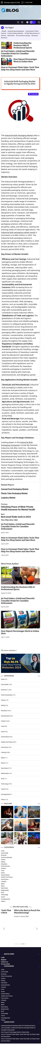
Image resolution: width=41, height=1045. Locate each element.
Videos (3, 799)
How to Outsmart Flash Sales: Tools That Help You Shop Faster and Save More (20, 68)
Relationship (5, 773)
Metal (2, 758)
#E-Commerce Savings (23, 35)
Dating (3, 705)
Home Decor (5, 747)
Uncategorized (5, 794)
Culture (3, 700)
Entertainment (5, 716)
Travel (3, 789)
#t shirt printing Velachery (15, 33)
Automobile (4, 684)
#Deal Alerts (11, 35)
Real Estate (4, 768)
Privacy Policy (5, 964)
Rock (2, 778)
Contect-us (4, 962)
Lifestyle (3, 752)
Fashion (3, 721)
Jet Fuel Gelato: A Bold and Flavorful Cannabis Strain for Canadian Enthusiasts (17, 53)
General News (5, 737)
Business (4, 690)
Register (3, 959)
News (2, 763)
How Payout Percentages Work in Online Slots (25, 60)
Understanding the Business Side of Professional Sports (22, 45)
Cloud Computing (6, 695)
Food (2, 726)
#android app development (16, 31)
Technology (4, 784)
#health (4, 31)
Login (3, 957)
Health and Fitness (7, 742)
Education (4, 710)
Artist (2, 679)
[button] (4, 928)
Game (3, 731)
